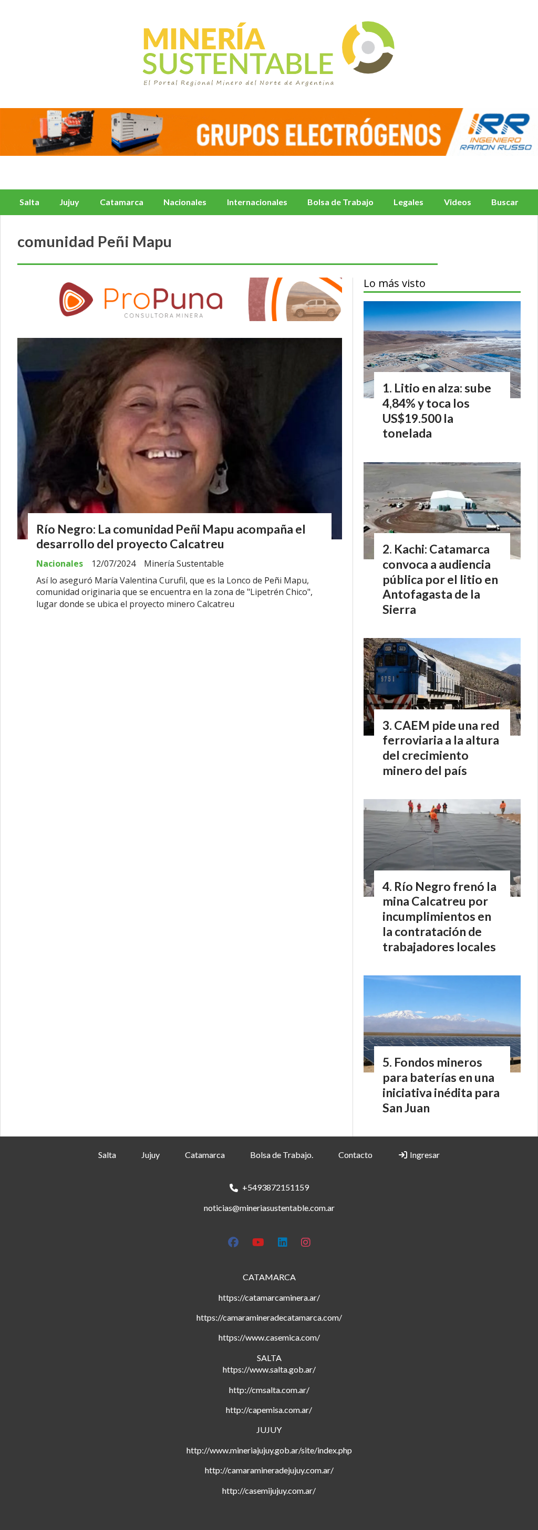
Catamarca (121, 202)
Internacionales (257, 202)
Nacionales (184, 202)
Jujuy (69, 202)
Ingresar (424, 1155)
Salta (29, 202)
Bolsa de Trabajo (340, 202)
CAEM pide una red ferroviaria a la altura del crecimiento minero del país (440, 748)
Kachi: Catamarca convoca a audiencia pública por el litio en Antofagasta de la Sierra (440, 579)
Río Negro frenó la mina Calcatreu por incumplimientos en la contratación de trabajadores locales (439, 916)
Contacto (355, 1155)
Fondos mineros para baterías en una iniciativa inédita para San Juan (441, 1084)
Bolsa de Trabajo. (281, 1155)
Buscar (505, 202)
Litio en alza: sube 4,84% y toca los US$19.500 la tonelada (436, 410)
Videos (457, 202)
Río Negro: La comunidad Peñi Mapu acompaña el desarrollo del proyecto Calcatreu (171, 536)
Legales (408, 202)
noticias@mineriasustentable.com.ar (269, 1208)
